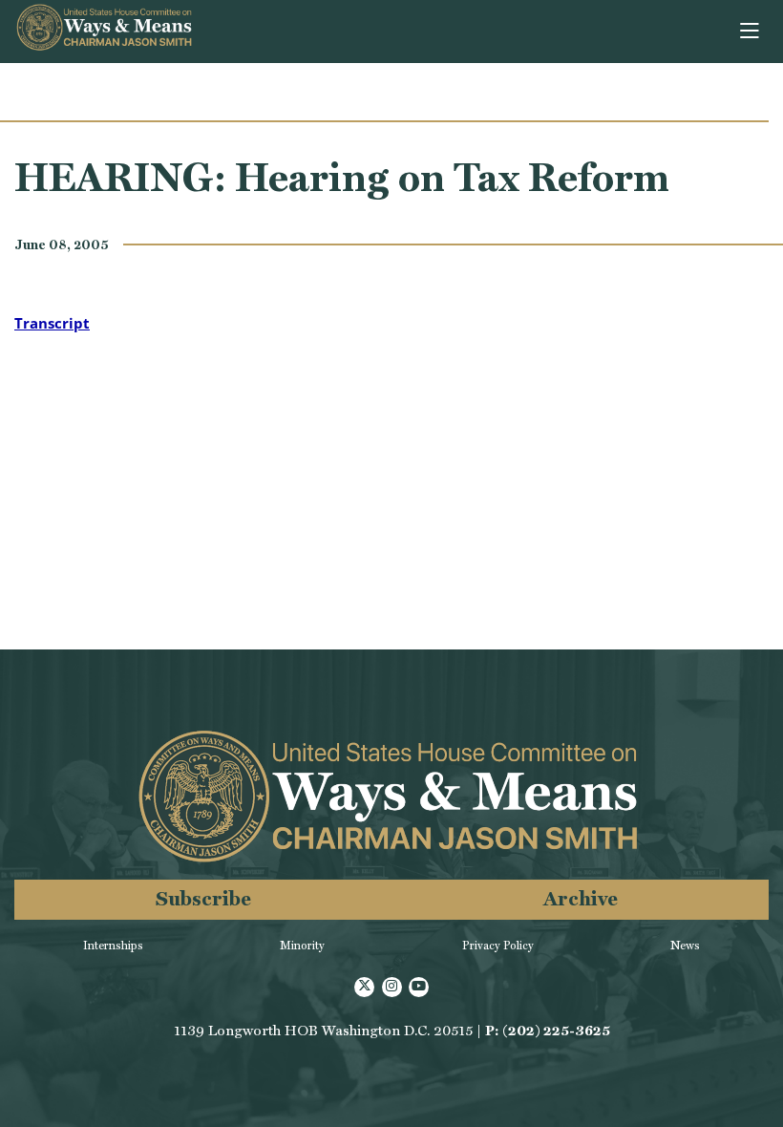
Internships (113, 945)
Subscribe (203, 898)
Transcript (52, 322)
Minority (302, 945)
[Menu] (751, 31)
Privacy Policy (498, 945)
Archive (580, 898)
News (685, 945)
